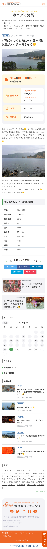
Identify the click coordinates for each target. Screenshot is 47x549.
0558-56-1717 (11, 520)
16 (42, 341)
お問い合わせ (7, 536)
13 (23, 341)
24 (5, 349)
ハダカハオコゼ (31, 479)
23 (42, 345)
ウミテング (19, 479)
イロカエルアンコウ (18, 470)
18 (11, 345)
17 (5, 345)
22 (36, 345)
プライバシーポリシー (27, 533)
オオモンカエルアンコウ (16, 482)
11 (11, 341)
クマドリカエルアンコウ (14, 476)
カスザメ (10, 479)
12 (17, 341)
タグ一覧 (39, 491)
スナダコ (30, 482)
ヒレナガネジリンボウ (22, 473)
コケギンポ (21, 485)
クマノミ (11, 485)
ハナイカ (5, 470)
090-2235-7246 (12, 523)
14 (30, 341)
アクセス (13, 533)
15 (36, 341)
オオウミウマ (32, 470)
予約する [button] (45, 541)
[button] (43, 3)
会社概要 (5, 533)
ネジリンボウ (30, 476)
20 (23, 345)
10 (5, 341)
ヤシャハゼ (31, 485)
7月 (5, 323)
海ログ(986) (9, 373)
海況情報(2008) (10, 367)
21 (30, 345)
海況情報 (6, 36)
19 (17, 345)
